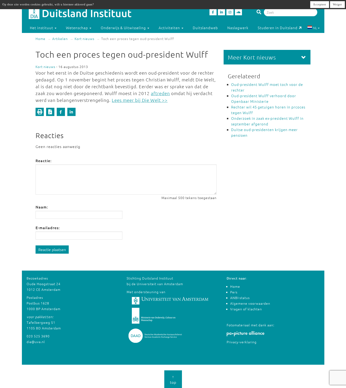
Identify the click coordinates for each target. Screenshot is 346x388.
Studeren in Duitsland (278, 27)
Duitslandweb (205, 27)
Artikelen (60, 38)
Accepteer (319, 4)
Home (40, 38)
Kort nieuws (84, 38)
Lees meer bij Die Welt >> (140, 100)
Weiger (337, 4)
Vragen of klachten (246, 309)
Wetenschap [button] (77, 27)
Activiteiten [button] (170, 27)
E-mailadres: (48, 227)
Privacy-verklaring (242, 342)
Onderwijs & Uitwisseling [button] (124, 27)
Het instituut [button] (42, 27)
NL (315, 27)
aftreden (160, 93)
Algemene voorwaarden (250, 303)
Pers (233, 292)
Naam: (42, 206)
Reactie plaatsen (52, 249)
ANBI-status (240, 297)
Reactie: (44, 160)
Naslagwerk (237, 27)
